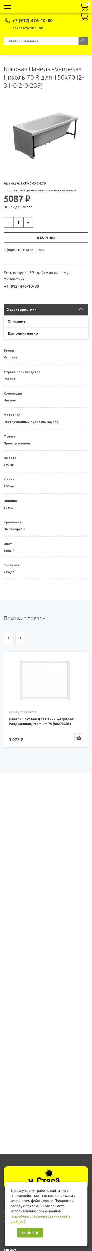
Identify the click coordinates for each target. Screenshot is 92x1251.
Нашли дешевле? (18, 207)
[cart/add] (78, 737)
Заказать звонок (27, 28)
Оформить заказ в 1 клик (24, 250)
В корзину (46, 237)
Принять (30, 1233)
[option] (46, 700)
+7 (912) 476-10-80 (32, 20)
